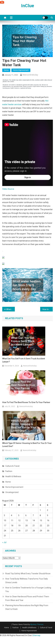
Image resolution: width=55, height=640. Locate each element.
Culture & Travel (12, 466)
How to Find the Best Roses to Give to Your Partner (26, 402)
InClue (27, 5)
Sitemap (36, 635)
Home (6, 70)
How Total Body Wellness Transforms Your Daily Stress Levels (26, 581)
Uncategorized (11, 492)
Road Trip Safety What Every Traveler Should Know (27, 573)
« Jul (4, 542)
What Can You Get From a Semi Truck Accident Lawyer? (23, 360)
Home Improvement (21, 70)
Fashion (8, 471)
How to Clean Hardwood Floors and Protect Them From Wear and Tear (27, 598)
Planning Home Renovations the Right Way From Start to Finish (26, 607)
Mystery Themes (36, 624)
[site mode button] (45, 17)
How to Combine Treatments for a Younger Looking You (28, 589)
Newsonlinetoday (30, 75)
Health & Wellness (13, 476)
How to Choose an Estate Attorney (47, 309)
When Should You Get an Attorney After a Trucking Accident (10, 309)
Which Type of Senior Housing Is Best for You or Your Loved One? (27, 444)
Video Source (8, 189)
